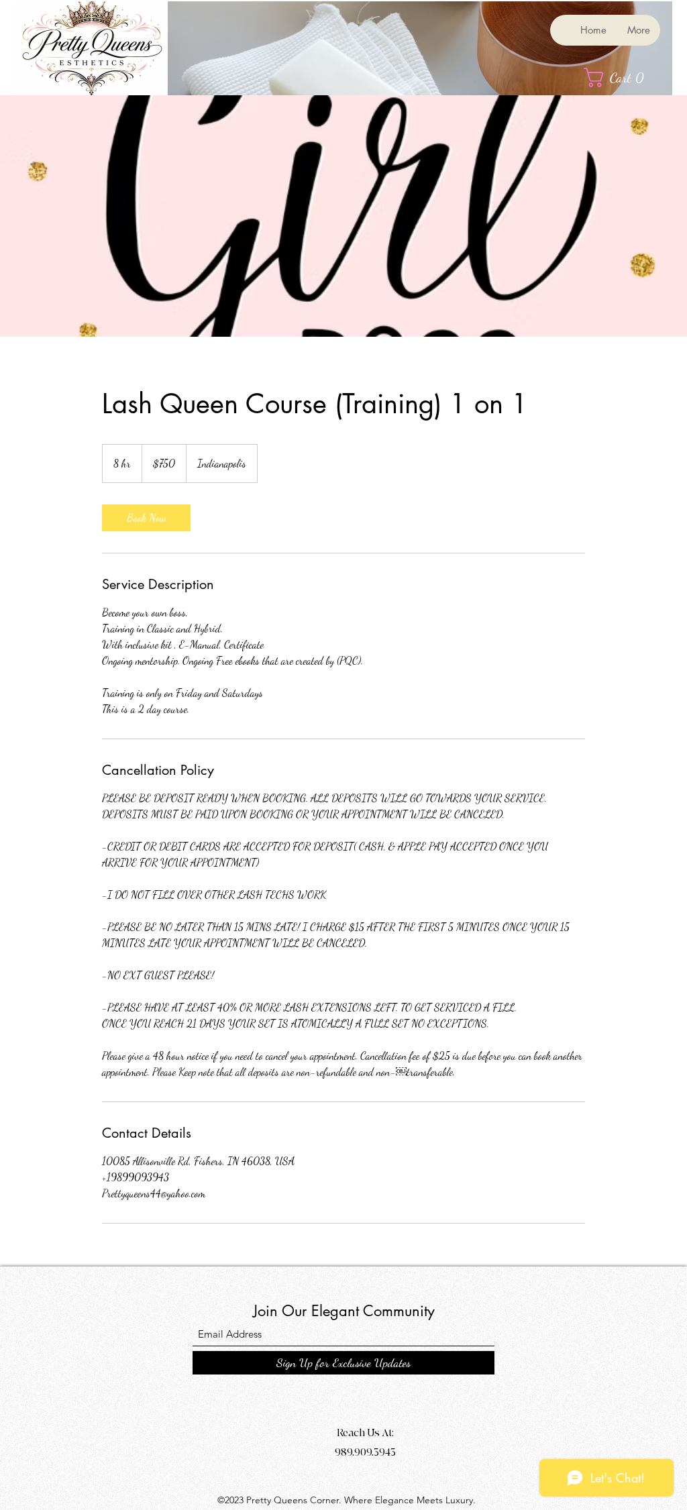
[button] (620, 77)
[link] (146, 517)
